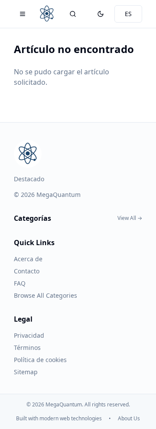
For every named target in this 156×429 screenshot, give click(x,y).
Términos (27, 347)
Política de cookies (40, 360)
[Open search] (72, 14)
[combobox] (128, 14)
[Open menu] (22, 14)
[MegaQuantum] (46, 13)
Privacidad (29, 335)
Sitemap (26, 372)
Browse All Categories (45, 295)
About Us (129, 418)
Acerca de (28, 259)
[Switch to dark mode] (100, 14)
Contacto (26, 271)
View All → (129, 218)
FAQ (20, 283)
